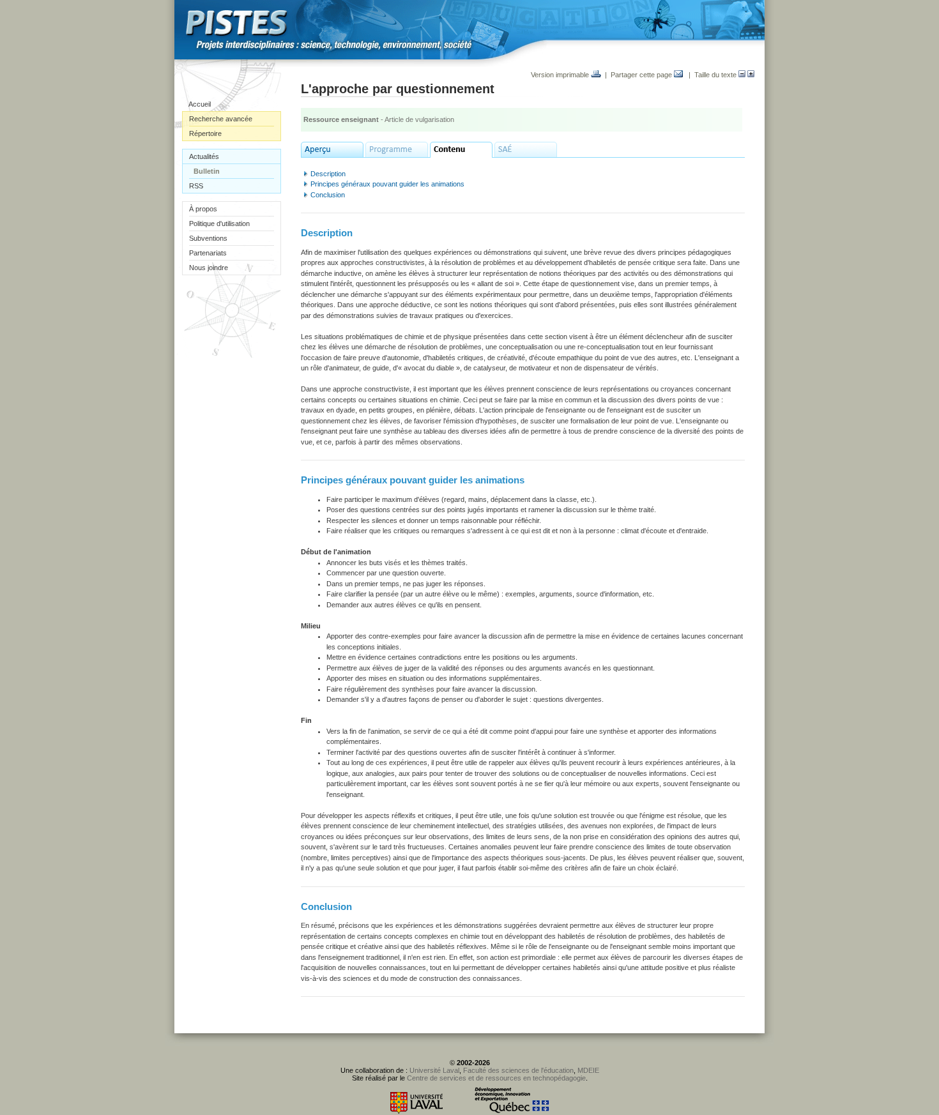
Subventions (208, 238)
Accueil (199, 104)
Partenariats (208, 253)
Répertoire (205, 133)
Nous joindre (208, 267)
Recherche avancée (220, 119)
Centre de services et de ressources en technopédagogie (496, 1078)
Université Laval (434, 1070)
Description (328, 174)
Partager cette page (642, 75)
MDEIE (588, 1070)
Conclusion (327, 195)
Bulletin (207, 171)
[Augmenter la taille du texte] (750, 75)
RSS (196, 186)
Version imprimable (561, 75)
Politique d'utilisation (219, 223)
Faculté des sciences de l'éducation (518, 1070)
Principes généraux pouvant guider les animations (387, 184)
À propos (203, 209)
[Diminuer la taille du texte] (741, 75)
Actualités (204, 156)
